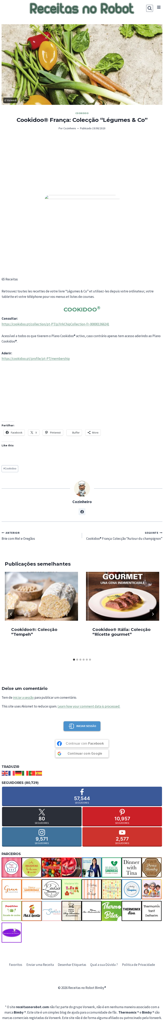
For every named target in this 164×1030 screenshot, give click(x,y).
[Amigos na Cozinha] (12, 867)
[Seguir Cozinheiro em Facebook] (82, 511)
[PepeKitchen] (12, 911)
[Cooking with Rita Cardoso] (92, 867)
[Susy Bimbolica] (72, 911)
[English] (5, 773)
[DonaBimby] (152, 867)
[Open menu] (158, 7)
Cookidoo (82, 113)
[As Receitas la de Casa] (32, 867)
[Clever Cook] (72, 867)
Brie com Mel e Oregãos (18, 536)
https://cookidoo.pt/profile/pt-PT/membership (36, 358)
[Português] (32, 773)
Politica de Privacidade (138, 964)
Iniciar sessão (86, 726)
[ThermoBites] (112, 911)
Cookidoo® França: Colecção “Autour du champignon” (124, 536)
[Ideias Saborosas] (32, 889)
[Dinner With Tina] (132, 867)
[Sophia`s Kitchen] (52, 911)
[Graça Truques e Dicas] (12, 889)
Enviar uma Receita (40, 964)
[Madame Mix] (72, 889)
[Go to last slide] (11, 614)
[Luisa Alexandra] (52, 889)
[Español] (39, 773)
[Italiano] (25, 773)
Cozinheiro (69, 128)
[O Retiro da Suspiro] (132, 889)
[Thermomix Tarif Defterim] (152, 911)
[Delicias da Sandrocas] (112, 867)
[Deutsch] (18, 773)
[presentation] (41, 596)
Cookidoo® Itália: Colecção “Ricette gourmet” (121, 632)
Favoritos (15, 964)
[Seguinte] (153, 614)
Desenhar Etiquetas (72, 964)
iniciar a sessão (23, 697)
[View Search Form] (149, 8)
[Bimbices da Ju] (52, 867)
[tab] (74, 660)
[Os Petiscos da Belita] (152, 889)
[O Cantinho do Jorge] (92, 889)
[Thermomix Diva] (132, 911)
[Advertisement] (82, 165)
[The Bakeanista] (92, 911)
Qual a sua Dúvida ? (104, 964)
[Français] (11, 773)
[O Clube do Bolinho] (112, 889)
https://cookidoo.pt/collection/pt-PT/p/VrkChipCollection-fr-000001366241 (55, 324)
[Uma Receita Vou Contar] (12, 933)
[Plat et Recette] (32, 911)
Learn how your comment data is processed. (89, 706)
